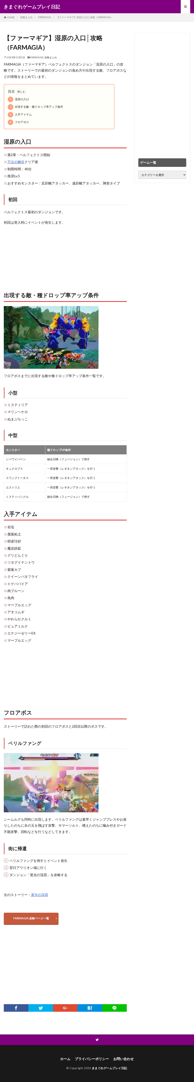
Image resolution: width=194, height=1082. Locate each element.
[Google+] (65, 1008)
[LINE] (114, 1008)
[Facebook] (16, 1008)
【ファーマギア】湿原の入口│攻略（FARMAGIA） (85, 17)
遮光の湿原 (39, 895)
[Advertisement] (65, 256)
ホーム (65, 1059)
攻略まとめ (26, 17)
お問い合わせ (123, 1059)
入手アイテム (21, 114)
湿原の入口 (19, 99)
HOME (11, 17)
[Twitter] (40, 1008)
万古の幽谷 (15, 162)
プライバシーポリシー (92, 1059)
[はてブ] (89, 1008)
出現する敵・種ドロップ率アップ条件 (36, 106)
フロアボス (19, 122)
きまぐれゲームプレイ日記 (32, 6)
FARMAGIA (44, 17)
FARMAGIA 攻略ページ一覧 (31, 918)
